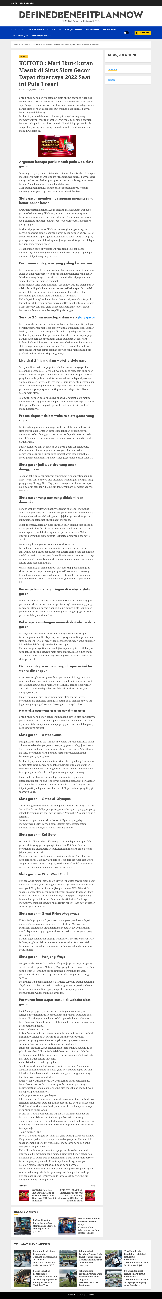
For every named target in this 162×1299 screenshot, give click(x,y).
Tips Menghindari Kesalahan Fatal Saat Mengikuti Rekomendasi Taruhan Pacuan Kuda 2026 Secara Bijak (136, 1258)
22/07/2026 (39, 1232)
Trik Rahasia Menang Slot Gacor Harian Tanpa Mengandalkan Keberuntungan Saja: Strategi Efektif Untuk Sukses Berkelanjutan (89, 1228)
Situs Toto (112, 69)
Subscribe (144, 32)
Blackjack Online (73, 29)
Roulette (56, 29)
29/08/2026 (84, 1266)
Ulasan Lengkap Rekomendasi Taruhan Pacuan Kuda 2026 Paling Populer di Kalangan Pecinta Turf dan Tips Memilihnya (45, 1279)
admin (23, 90)
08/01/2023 (32, 90)
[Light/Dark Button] (126, 32)
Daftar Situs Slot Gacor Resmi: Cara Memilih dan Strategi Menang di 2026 (44, 1224)
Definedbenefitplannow (81, 14)
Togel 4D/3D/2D (19, 35)
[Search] (131, 32)
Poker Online (92, 29)
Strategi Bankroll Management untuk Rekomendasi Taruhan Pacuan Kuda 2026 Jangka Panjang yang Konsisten (136, 1278)
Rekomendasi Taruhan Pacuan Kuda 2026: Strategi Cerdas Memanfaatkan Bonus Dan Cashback (90, 1257)
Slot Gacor (17, 29)
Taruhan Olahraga (42, 35)
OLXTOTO (91, 1294)
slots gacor (86, 317)
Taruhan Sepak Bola (37, 29)
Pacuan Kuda (109, 29)
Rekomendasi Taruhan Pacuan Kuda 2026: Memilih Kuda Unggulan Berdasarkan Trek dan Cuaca (90, 1278)
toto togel (112, 80)
